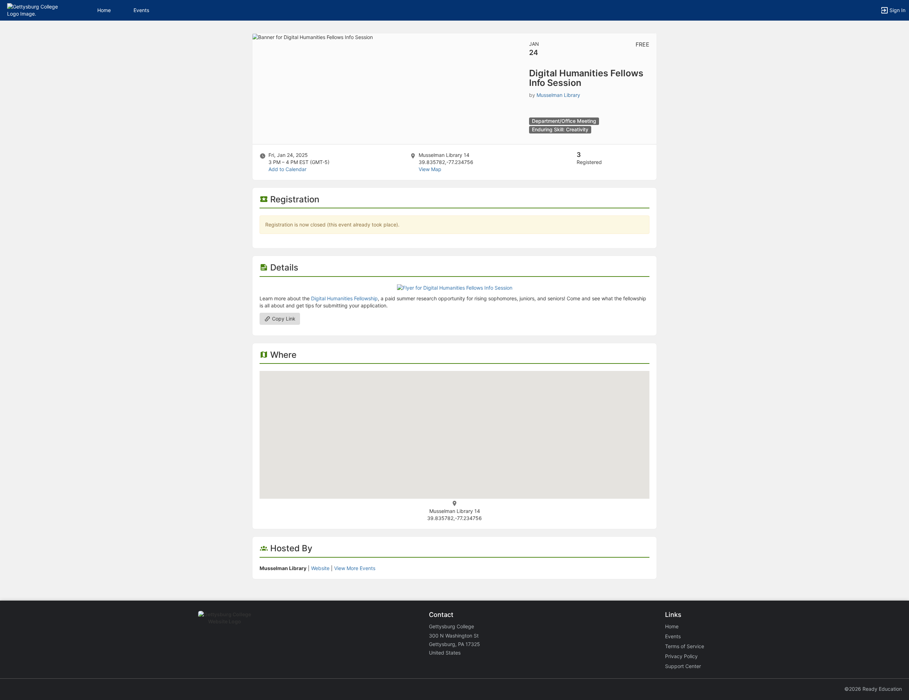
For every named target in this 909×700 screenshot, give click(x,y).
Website (320, 568)
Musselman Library (558, 95)
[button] (36, 10)
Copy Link (283, 319)
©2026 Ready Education (873, 689)
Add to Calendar (287, 169)
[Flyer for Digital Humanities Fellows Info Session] (454, 287)
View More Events (354, 568)
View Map (430, 169)
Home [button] (104, 10)
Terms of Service (684, 646)
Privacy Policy (681, 656)
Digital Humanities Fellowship (344, 298)
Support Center (683, 666)
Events (141, 10)
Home (672, 626)
